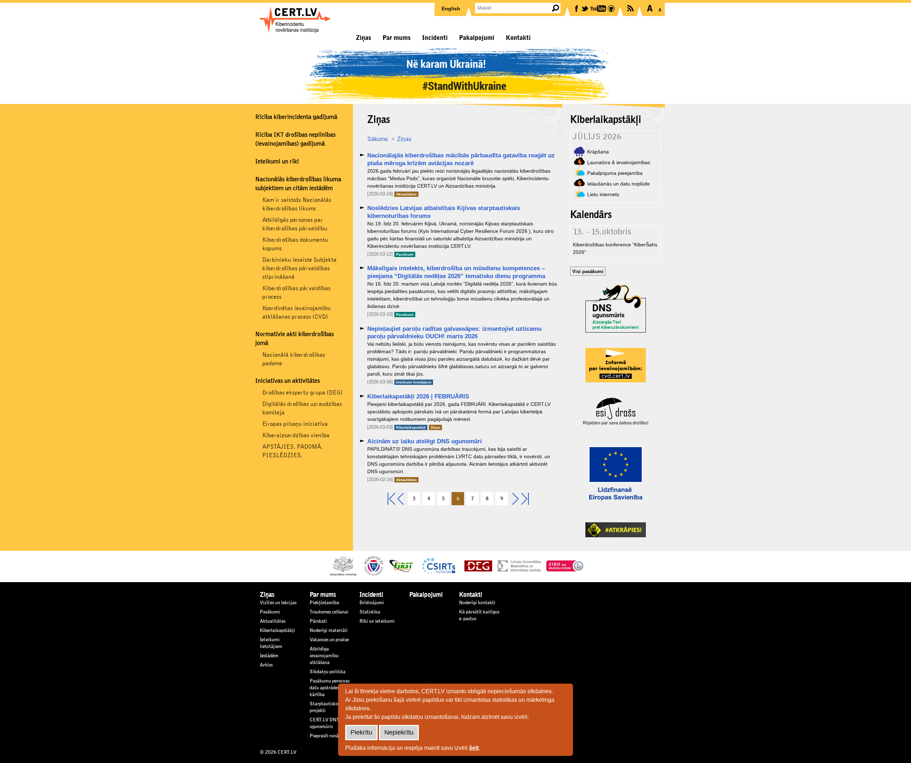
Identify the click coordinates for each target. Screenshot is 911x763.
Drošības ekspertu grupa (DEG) (302, 393)
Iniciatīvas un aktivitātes (287, 381)
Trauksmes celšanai (329, 612)
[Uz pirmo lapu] (391, 499)
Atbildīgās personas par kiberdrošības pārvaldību (294, 224)
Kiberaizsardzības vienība (296, 435)
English (451, 8)
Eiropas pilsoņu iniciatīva (295, 424)
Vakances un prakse (329, 639)
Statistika (369, 612)
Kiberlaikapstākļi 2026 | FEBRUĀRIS (418, 396)
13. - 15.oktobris (602, 232)
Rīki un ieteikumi (377, 621)
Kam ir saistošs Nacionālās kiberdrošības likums (296, 204)
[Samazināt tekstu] (660, 8)
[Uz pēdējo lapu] (525, 499)
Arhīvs (266, 665)
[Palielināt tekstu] (649, 8)
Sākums (377, 139)
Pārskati (318, 621)
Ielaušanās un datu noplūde (618, 184)
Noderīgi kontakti (477, 602)
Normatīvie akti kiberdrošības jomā (294, 338)
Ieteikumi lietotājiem (413, 382)
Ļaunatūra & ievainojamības (618, 162)
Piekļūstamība (324, 602)
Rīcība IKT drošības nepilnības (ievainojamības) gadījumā (295, 139)
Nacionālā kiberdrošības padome (293, 359)
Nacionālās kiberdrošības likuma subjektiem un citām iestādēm (298, 184)
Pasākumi (405, 254)
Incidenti (435, 38)
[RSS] (631, 7)
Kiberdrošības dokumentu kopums (295, 244)
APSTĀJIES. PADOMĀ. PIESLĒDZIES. (292, 451)
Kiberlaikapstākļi (411, 427)
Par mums (397, 38)
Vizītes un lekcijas (278, 602)
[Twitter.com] (585, 8)
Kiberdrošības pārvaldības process (296, 292)
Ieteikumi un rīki (277, 161)
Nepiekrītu (399, 732)
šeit (474, 748)
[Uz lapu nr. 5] (400, 499)
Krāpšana (598, 152)
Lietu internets (603, 194)
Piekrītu (361, 732)
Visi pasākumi (588, 271)
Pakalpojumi (476, 38)
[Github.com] (611, 8)
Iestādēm (269, 655)
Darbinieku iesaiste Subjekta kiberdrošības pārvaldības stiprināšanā (299, 268)
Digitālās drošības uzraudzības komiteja (302, 408)
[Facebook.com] (577, 8)
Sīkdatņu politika (328, 671)
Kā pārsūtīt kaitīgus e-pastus (479, 615)
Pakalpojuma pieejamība (615, 173)
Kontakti (518, 38)
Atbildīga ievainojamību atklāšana (324, 656)
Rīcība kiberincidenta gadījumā (296, 117)
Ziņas (363, 38)
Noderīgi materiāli (329, 630)
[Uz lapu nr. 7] (515, 499)
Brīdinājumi (371, 602)
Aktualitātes (406, 194)
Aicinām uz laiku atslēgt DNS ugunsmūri (424, 441)
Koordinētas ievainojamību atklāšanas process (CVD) (296, 312)
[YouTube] (598, 8)
